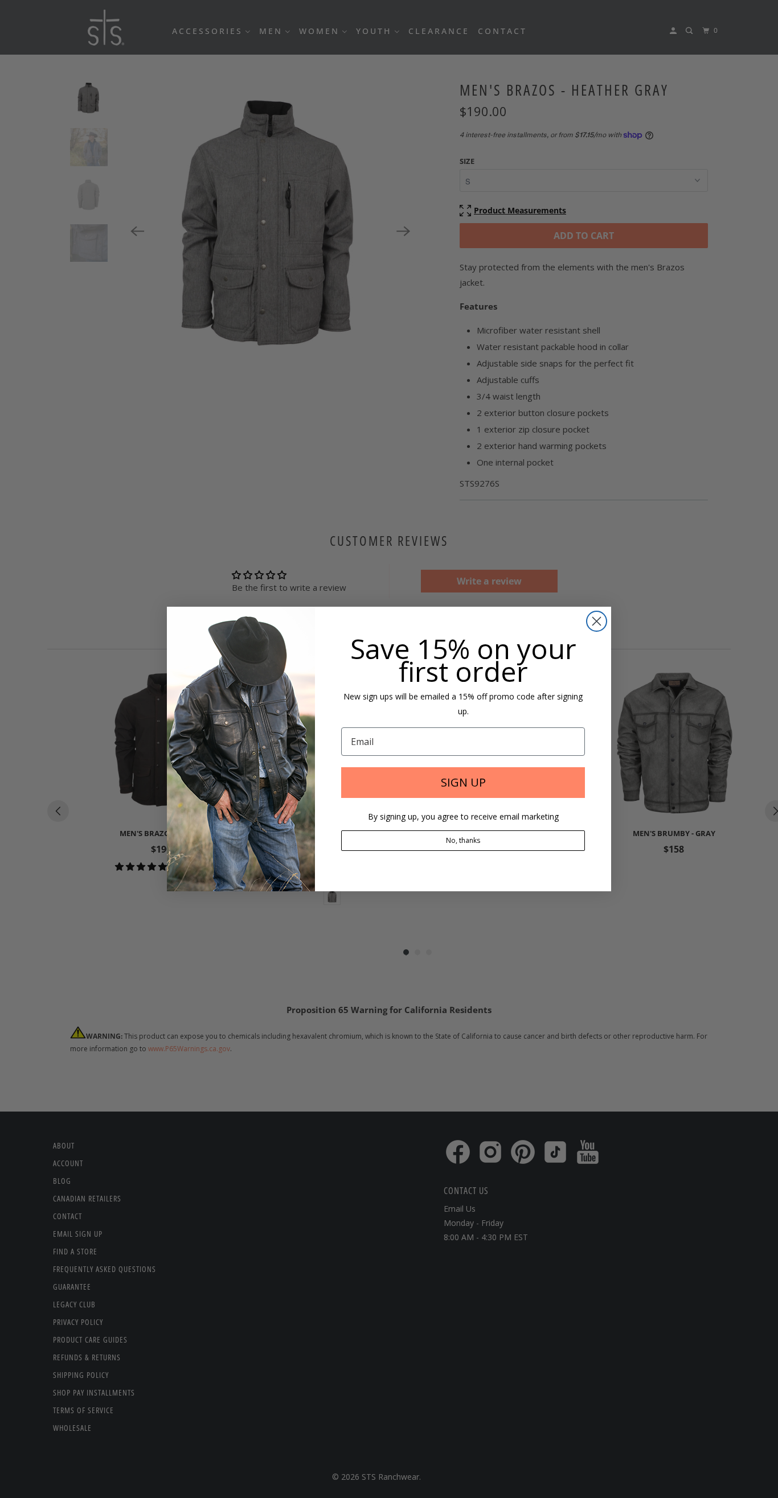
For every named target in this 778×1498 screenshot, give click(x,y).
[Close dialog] (597, 621)
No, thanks (463, 840)
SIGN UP (463, 782)
